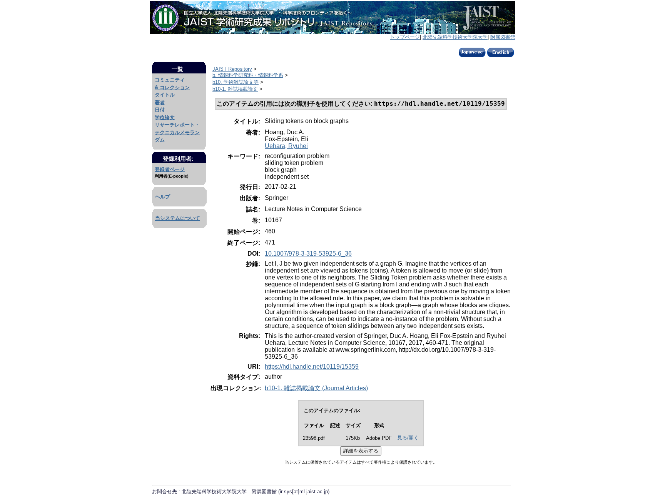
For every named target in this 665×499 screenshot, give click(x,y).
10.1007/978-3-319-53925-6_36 (308, 253)
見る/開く (408, 438)
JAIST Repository (232, 69)
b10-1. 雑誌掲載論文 (235, 89)
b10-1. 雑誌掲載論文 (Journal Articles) (316, 388)
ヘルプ (162, 197)
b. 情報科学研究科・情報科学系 (247, 75)
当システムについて (177, 218)
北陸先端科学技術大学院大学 (455, 37)
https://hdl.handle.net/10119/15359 (312, 366)
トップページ (405, 37)
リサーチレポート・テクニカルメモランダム (177, 132)
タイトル (165, 95)
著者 (160, 102)
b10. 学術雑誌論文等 (235, 82)
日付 (160, 110)
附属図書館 (502, 37)
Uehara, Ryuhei (286, 146)
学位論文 (165, 117)
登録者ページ (170, 169)
